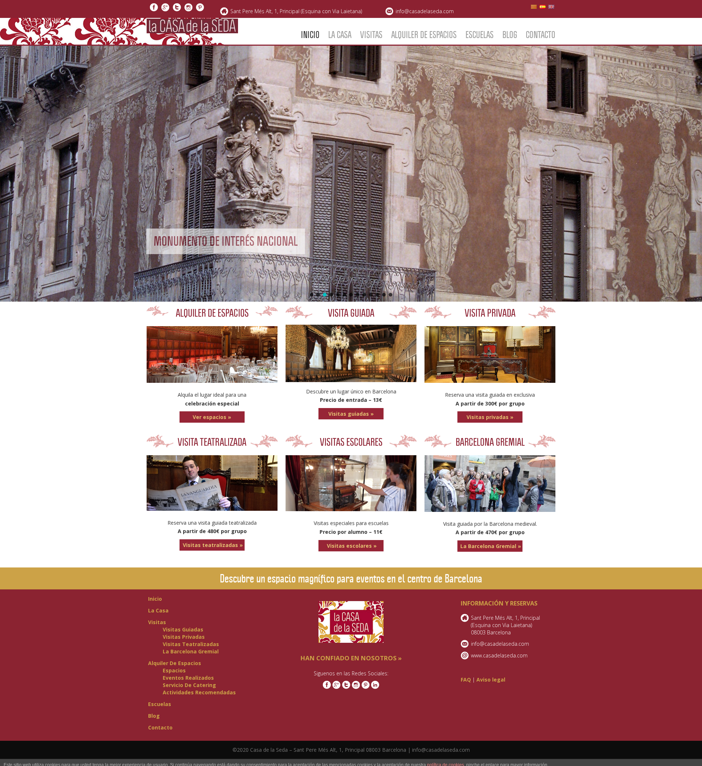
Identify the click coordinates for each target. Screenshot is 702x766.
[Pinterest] (200, 8)
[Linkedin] (375, 686)
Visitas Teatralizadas (191, 644)
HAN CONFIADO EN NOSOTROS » (351, 658)
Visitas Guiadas (183, 629)
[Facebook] (154, 8)
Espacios (174, 670)
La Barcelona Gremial (191, 651)
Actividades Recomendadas (199, 692)
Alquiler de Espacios (424, 34)
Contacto (540, 34)
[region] (351, 174)
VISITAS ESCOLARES (351, 442)
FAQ (466, 679)
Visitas (371, 34)
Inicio (310, 34)
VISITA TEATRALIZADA (212, 442)
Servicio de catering (189, 685)
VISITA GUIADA (351, 313)
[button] (351, 174)
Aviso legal (490, 679)
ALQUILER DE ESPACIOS (212, 313)
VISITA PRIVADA (490, 313)
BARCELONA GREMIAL (490, 442)
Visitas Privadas (184, 636)
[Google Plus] (165, 8)
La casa (339, 34)
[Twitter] (177, 8)
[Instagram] (188, 8)
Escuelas (479, 34)
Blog (509, 34)
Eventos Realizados (188, 677)
